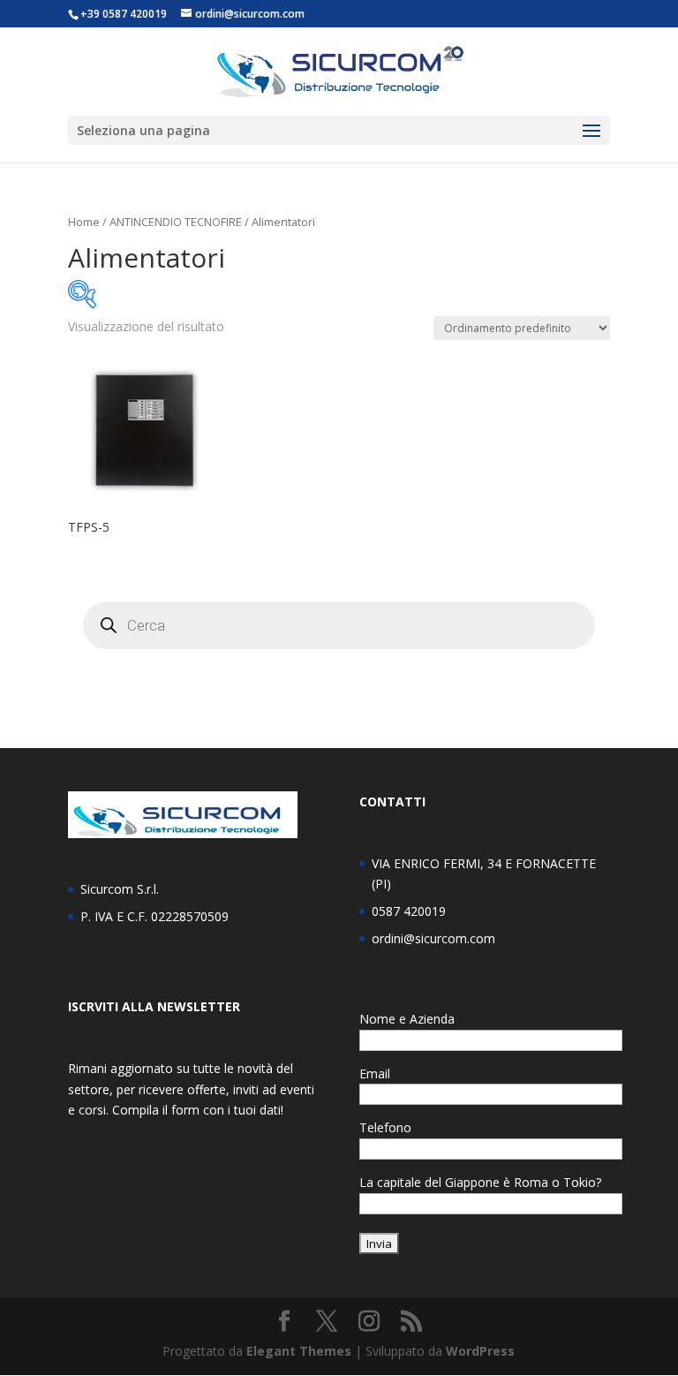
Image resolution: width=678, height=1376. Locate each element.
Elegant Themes (298, 1350)
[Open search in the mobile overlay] (339, 625)
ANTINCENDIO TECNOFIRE (175, 222)
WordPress (480, 1350)
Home (84, 222)
